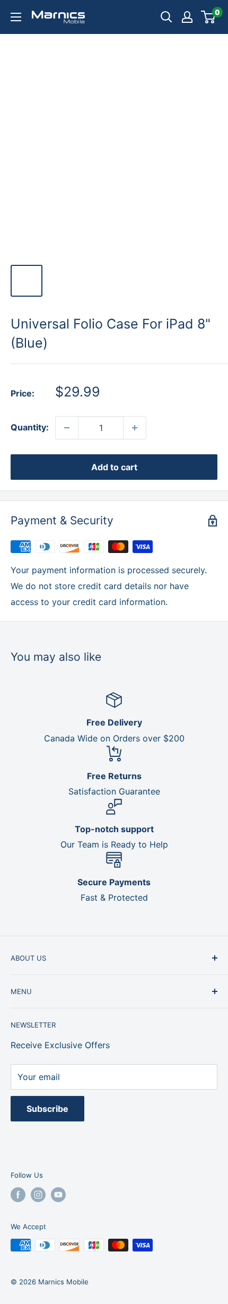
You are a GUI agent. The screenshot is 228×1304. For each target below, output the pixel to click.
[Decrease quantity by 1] (67, 428)
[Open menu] (16, 17)
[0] (208, 17)
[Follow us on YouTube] (58, 1194)
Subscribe (47, 1108)
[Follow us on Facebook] (18, 1194)
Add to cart (114, 467)
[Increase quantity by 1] (135, 428)
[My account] (187, 17)
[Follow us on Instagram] (38, 1194)
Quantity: (30, 427)
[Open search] (166, 17)
